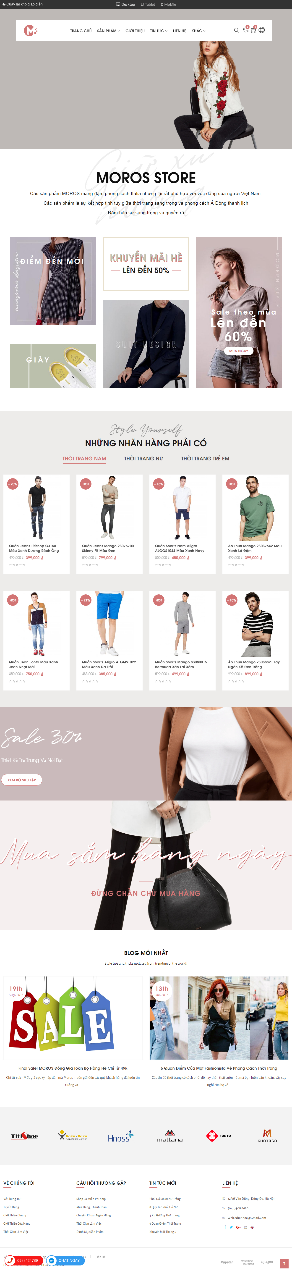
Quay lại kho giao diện (24, 4)
